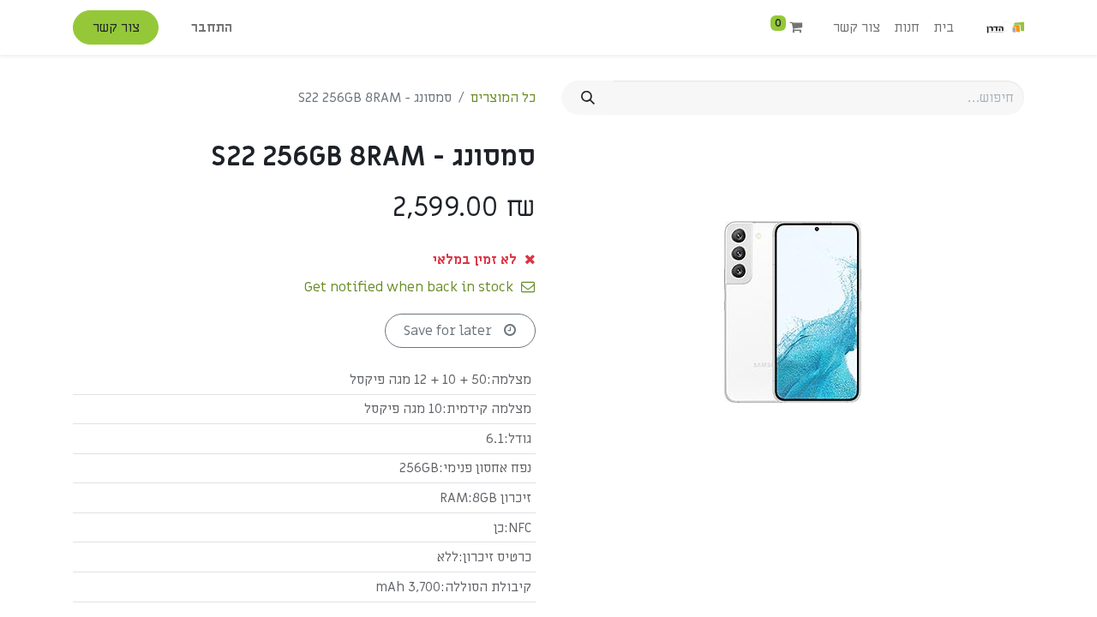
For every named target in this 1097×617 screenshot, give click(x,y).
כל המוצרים (503, 97)
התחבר (211, 27)
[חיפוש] (587, 98)
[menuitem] (943, 27)
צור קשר (116, 27)
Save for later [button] (449, 330)
